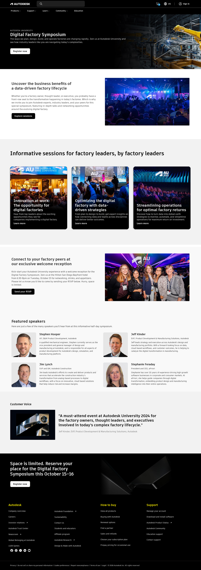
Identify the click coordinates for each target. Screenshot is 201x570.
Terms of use (95, 565)
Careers (11, 517)
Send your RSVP (22, 291)
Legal (104, 565)
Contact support (154, 540)
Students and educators (65, 528)
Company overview (17, 511)
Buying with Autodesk (110, 517)
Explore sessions (23, 116)
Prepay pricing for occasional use (115, 545)
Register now (20, 51)
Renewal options (107, 522)
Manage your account (156, 511)
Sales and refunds (108, 534)
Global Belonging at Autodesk (21, 540)
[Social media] (20, 551)
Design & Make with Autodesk (67, 546)
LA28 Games (13, 546)
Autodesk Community (156, 528)
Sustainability (60, 517)
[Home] (20, 3)
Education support (155, 534)
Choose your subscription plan (113, 539)
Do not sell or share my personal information (35, 565)
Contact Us (59, 523)
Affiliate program (62, 534)
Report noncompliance (80, 565)
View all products (108, 511)
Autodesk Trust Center (18, 528)
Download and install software (160, 517)
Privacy (13, 565)
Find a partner (106, 528)
